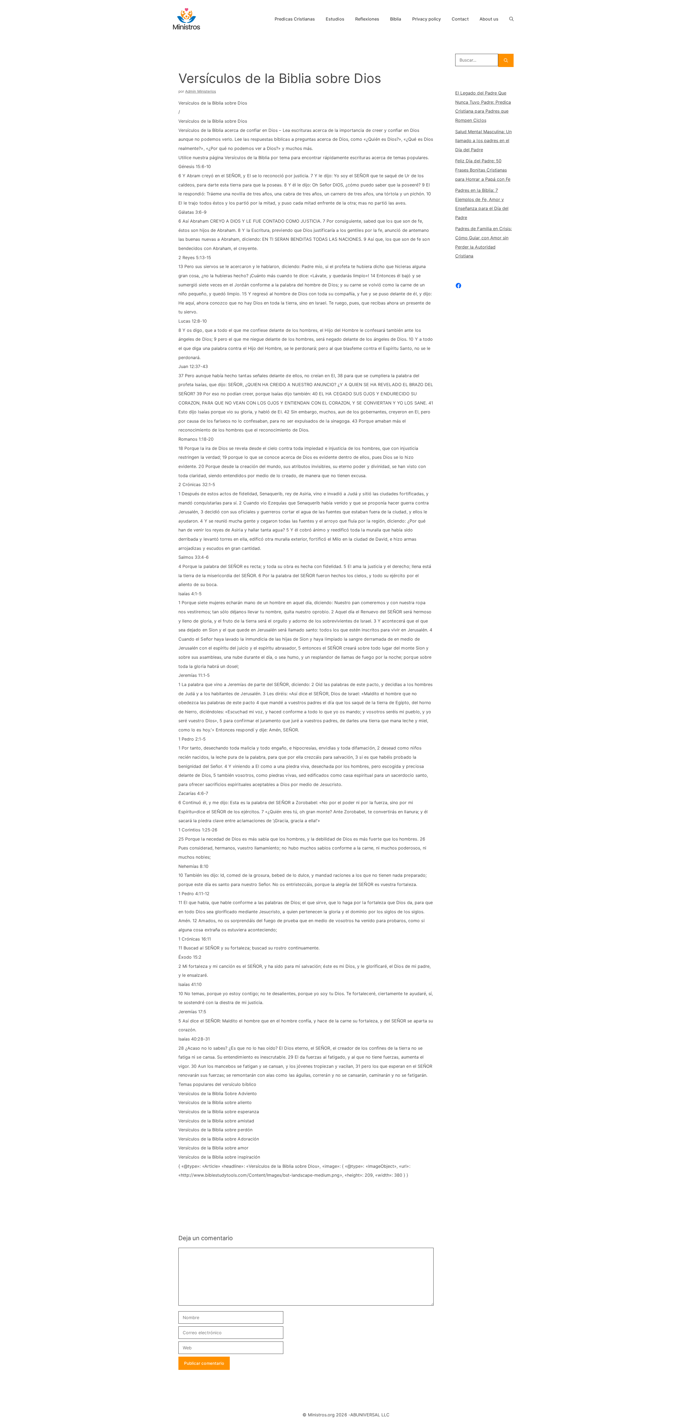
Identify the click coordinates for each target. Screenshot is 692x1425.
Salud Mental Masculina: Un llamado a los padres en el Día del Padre (483, 140)
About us (489, 19)
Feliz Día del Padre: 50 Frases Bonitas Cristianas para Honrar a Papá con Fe (482, 170)
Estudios (335, 19)
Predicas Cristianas (295, 19)
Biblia (395, 19)
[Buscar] (506, 60)
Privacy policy (426, 19)
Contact (460, 19)
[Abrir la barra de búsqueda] (511, 19)
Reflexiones (367, 19)
